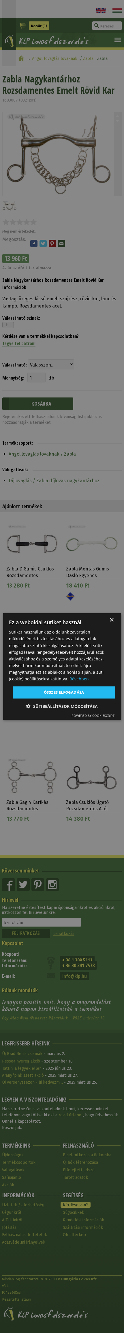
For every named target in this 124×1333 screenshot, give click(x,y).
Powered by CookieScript (93, 715)
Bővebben (79, 679)
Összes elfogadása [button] (64, 692)
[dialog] (62, 666)
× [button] (111, 620)
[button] (62, 706)
